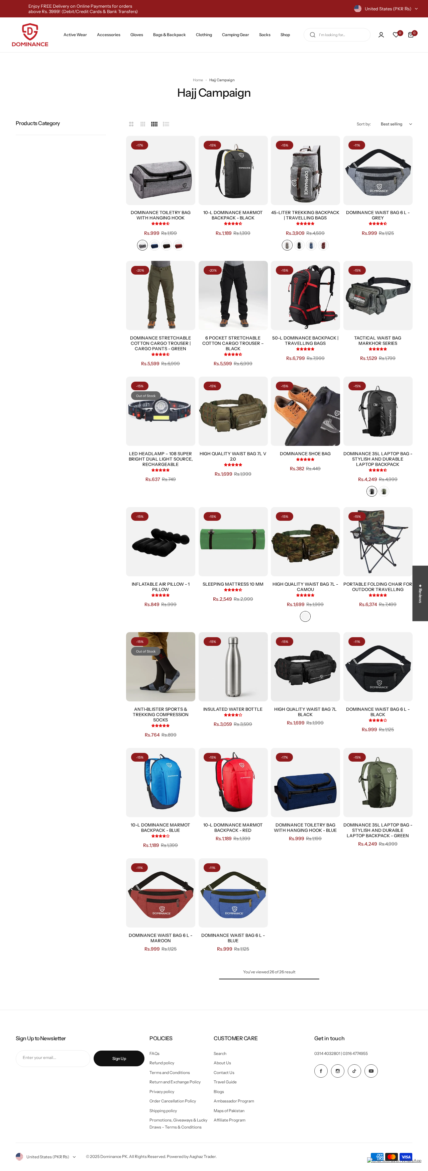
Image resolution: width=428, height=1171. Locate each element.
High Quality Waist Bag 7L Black (305, 711)
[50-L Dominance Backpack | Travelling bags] (305, 295)
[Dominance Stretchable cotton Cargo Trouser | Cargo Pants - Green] (160, 295)
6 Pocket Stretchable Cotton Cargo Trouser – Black (233, 343)
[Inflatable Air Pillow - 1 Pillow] (160, 541)
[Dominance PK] (30, 35)
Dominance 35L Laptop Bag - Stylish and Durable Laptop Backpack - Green (377, 830)
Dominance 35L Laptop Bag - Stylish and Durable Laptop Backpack (377, 459)
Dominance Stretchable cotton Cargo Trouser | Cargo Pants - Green (160, 343)
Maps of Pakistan (229, 1110)
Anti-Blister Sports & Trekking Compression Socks (161, 714)
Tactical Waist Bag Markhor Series (377, 340)
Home (198, 80)
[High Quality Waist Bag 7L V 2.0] (233, 411)
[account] (381, 34)
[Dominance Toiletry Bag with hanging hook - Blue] (305, 782)
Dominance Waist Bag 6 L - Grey (378, 215)
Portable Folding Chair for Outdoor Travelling (377, 586)
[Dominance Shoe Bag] (305, 411)
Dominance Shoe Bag (305, 453)
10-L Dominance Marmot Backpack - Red (233, 827)
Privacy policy (161, 1091)
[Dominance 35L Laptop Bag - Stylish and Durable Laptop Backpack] (378, 411)
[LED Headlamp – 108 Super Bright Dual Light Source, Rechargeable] (160, 411)
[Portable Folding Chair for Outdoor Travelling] (378, 541)
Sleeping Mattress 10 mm (233, 584)
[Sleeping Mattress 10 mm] (233, 541)
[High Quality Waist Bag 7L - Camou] (305, 541)
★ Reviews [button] (420, 593)
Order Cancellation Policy (172, 1100)
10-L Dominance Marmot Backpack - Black (233, 215)
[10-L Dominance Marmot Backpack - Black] (233, 170)
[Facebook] (321, 1071)
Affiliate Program (229, 1120)
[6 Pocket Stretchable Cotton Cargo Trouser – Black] (233, 295)
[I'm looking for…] (312, 34)
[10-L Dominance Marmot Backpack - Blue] (160, 782)
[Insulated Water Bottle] (233, 666)
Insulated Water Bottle (232, 709)
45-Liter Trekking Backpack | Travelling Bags (305, 215)
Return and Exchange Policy (175, 1081)
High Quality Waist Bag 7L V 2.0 (233, 456)
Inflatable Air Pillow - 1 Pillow (161, 586)
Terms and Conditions (169, 1072)
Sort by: (364, 123)
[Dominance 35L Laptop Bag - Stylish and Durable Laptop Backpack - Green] (378, 782)
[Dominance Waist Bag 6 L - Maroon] (160, 893)
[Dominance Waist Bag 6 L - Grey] (378, 170)
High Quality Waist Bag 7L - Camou (305, 586)
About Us (222, 1062)
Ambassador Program (234, 1100)
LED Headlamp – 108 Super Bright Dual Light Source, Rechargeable (161, 459)
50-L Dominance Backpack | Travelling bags (305, 340)
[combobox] (337, 34)
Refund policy (161, 1062)
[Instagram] (337, 1071)
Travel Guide (225, 1081)
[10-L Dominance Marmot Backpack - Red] (233, 782)
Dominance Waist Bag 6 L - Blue (233, 938)
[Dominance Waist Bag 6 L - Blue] (233, 893)
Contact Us (224, 1072)
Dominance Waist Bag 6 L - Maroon (160, 938)
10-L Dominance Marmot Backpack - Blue (160, 827)
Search (220, 1053)
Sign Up (119, 1058)
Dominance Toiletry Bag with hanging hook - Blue (305, 827)
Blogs (219, 1091)
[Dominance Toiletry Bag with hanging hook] (160, 170)
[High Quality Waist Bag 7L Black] (305, 666)
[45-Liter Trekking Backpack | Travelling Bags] (305, 170)
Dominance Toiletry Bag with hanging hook (161, 215)
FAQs (154, 1053)
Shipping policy (163, 1110)
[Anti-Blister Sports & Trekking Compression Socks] (160, 666)
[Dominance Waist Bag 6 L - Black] (378, 666)
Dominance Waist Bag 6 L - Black (378, 711)
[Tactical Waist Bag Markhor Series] (378, 295)
